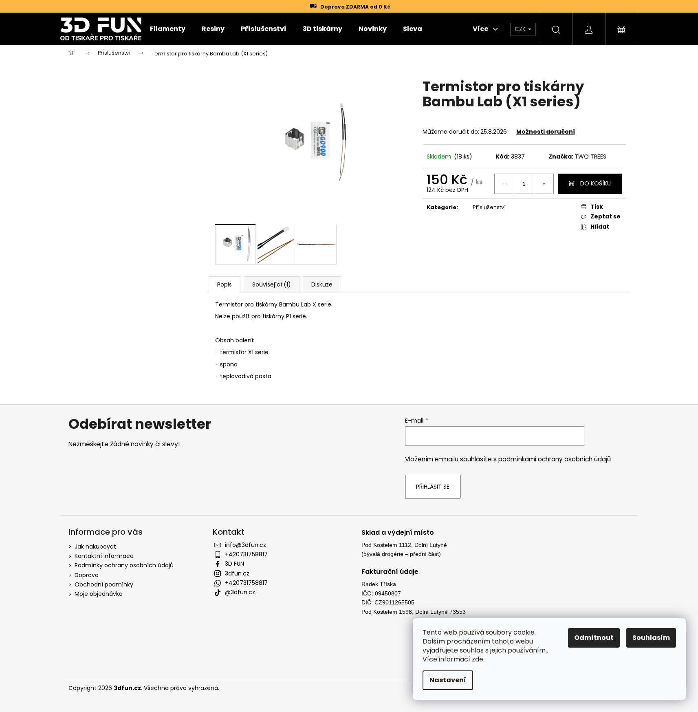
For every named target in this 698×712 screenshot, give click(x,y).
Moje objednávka (99, 594)
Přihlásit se (432, 487)
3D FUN (234, 564)
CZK (521, 29)
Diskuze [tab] (321, 284)
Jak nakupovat (95, 546)
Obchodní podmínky (104, 584)
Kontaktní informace (104, 556)
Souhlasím (651, 637)
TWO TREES (590, 156)
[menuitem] (168, 29)
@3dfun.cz (240, 592)
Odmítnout (594, 637)
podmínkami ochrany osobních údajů (554, 459)
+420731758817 (246, 554)
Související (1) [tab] (271, 284)
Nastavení (447, 680)
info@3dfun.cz (245, 545)
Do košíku (595, 183)
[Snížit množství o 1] (504, 184)
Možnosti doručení (545, 132)
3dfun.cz (237, 573)
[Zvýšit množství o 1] (543, 184)
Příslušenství (489, 207)
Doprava (87, 575)
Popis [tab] (224, 284)
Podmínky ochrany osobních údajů (124, 565)
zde (477, 659)
